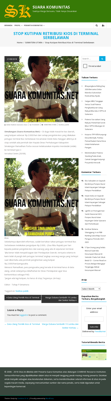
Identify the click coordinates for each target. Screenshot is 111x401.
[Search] (102, 58)
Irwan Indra (89, 196)
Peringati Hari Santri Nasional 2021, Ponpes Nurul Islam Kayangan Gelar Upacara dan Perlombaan (95, 217)
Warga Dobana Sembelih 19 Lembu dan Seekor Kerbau (60, 298)
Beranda (8, 25)
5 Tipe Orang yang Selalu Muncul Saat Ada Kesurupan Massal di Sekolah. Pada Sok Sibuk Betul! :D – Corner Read (95, 254)
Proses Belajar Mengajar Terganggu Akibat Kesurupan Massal (95, 266)
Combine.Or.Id (22, 398)
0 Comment (35, 125)
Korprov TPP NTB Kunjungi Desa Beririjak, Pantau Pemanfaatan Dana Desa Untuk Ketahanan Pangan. (95, 141)
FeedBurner (100, 331)
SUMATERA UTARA (33, 42)
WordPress (49, 398)
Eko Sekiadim (90, 180)
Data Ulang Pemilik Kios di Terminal (23, 297)
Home (19, 42)
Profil (17, 25)
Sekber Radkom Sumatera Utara (16, 125)
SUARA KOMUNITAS (51, 7)
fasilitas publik (64, 125)
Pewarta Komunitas (33, 25)
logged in (23, 315)
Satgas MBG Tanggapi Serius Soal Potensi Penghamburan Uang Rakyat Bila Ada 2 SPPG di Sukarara (95, 107)
